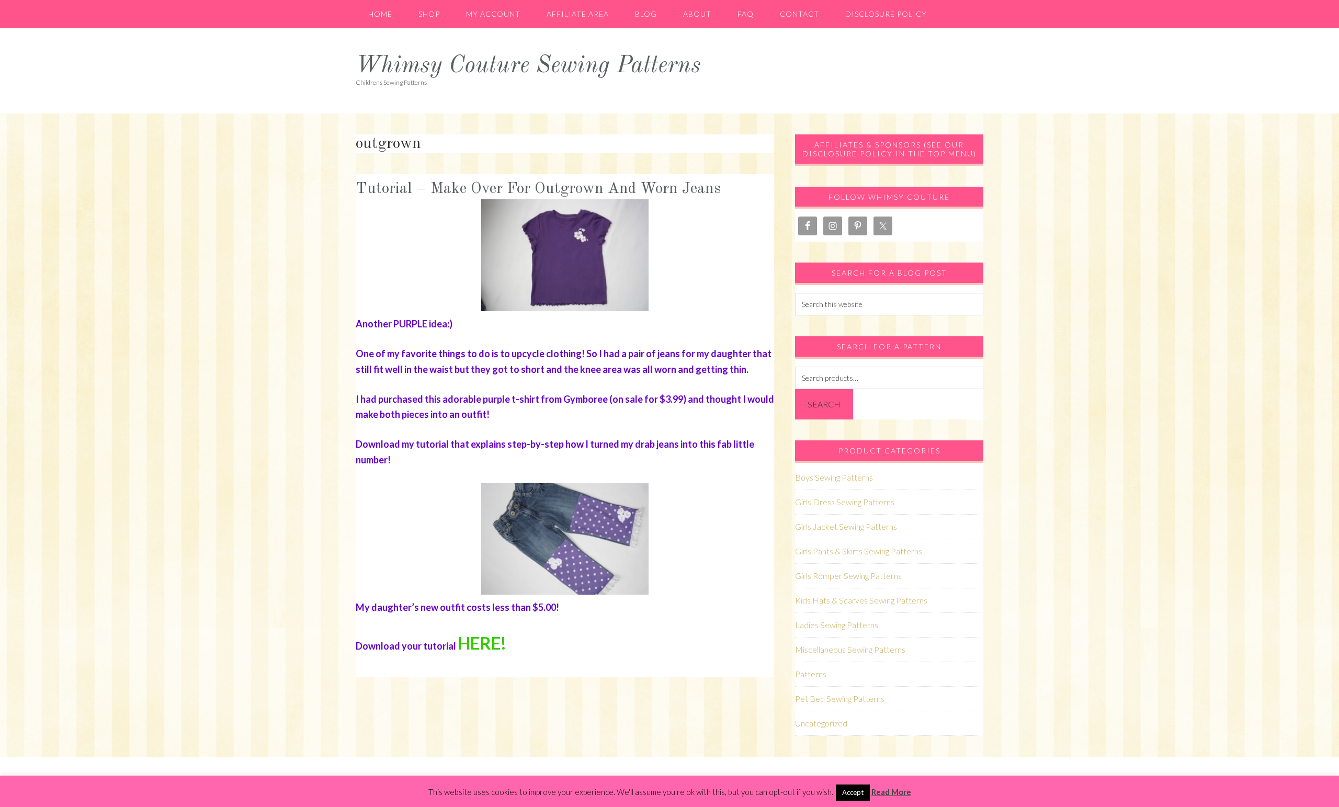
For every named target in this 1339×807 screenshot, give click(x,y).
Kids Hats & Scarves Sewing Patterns (861, 600)
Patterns (810, 674)
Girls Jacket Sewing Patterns (846, 526)
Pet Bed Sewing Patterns (839, 698)
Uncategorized (821, 723)
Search (824, 404)
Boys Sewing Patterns (834, 477)
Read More (891, 792)
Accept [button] (853, 792)
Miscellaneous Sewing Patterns (850, 649)
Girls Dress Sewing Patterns (844, 502)
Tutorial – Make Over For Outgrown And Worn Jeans (538, 189)
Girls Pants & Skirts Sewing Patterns (858, 551)
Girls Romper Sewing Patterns (848, 576)
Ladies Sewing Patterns (836, 625)
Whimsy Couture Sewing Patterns (528, 66)
